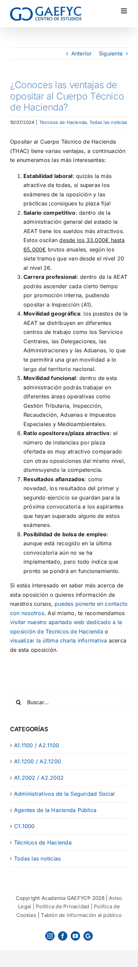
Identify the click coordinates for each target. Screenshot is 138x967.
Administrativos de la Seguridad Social (64, 793)
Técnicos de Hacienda (63, 122)
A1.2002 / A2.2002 (39, 777)
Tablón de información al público (81, 915)
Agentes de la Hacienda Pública (55, 810)
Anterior (81, 53)
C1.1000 (24, 826)
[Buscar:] (69, 701)
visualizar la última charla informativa (58, 640)
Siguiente (111, 53)
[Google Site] (88, 936)
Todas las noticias (108, 122)
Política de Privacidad (62, 906)
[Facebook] (62, 936)
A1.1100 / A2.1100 (36, 745)
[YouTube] (75, 936)
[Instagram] (50, 936)
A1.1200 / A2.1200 (37, 761)
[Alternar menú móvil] (124, 10)
